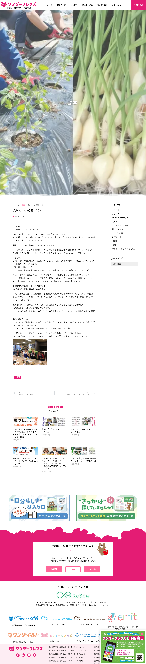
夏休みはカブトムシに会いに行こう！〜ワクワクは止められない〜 (25, 461)
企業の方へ (116, 5)
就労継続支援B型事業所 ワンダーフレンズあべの (67, 647)
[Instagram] (23, 655)
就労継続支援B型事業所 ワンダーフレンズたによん (68, 650)
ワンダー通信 (102, 5)
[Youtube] (29, 655)
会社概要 (73, 5)
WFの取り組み (87, 5)
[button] (142, 634)
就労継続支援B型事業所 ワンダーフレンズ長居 (66, 657)
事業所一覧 (61, 5)
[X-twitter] (18, 655)
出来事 (22, 205)
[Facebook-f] (34, 655)
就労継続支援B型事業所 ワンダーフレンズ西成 (66, 661)
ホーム (49, 5)
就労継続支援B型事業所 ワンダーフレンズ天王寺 (67, 654)
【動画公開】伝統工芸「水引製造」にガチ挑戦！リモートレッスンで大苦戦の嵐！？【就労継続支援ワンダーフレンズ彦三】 (54, 463)
